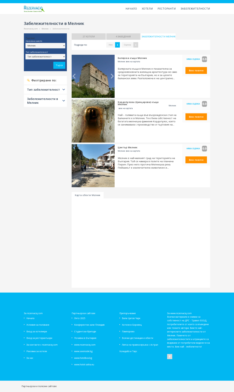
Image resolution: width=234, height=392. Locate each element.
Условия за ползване (37, 324)
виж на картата (133, 61)
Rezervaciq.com (31, 28)
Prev (74, 76)
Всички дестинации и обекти (137, 337)
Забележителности (195, 8)
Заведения (123, 36)
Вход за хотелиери (36, 331)
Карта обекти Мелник (87, 195)
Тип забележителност (37, 52)
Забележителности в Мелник (42, 101)
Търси (59, 65)
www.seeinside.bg (83, 351)
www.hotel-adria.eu (84, 364)
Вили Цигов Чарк (131, 318)
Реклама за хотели (36, 351)
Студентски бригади (85, 331)
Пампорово (128, 331)
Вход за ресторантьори (39, 337)
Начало (131, 8)
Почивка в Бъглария (85, 337)
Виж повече (196, 70)
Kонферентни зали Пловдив (89, 324)
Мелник (45, 28)
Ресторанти (167, 8)
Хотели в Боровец (132, 324)
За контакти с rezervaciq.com (42, 344)
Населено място (34, 41)
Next (112, 76)
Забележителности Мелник (159, 36)
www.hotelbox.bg (83, 357)
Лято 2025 (79, 318)
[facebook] (169, 356)
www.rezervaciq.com (85, 344)
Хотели (147, 8)
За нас (29, 357)
